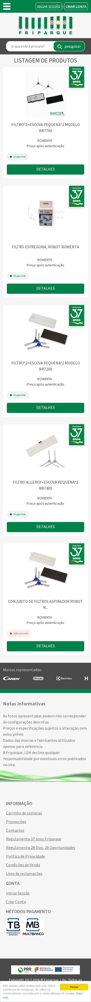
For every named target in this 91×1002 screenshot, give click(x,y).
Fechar (74, 987)
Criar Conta (16, 901)
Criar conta (76, 6)
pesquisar (72, 46)
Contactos (15, 830)
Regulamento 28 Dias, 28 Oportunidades (40, 847)
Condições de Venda (23, 864)
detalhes (45, 169)
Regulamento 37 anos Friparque (33, 838)
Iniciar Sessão (48, 6)
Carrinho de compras (24, 812)
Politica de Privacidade (25, 856)
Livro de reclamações (24, 873)
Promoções (16, 821)
